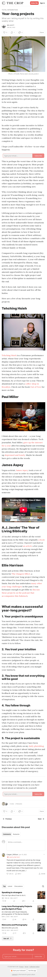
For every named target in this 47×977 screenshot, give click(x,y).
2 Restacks (18, 804)
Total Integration (10, 10)
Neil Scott (10, 25)
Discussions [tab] (18, 886)
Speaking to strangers (12, 892)
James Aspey (22, 470)
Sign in (42, 3)
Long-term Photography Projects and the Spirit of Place (17, 907)
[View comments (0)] (14, 901)
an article (27, 546)
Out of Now (35, 387)
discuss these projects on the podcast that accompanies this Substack (21, 592)
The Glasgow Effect (21, 574)
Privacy (21, 967)
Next (40, 819)
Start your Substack (19, 971)
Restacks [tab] (16, 834)
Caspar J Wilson (12, 854)
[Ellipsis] (44, 854)
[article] (23, 896)
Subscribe (34, 3)
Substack (14, 974)
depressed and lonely (15, 455)
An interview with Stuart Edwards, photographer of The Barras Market (15, 913)
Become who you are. (10, 928)
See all (6, 938)
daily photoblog (36, 746)
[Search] (43, 886)
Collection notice (34, 967)
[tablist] (11, 834)
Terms (26, 967)
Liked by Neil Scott (14, 857)
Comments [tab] (7, 834)
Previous (8, 819)
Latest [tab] (10, 886)
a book (41, 540)
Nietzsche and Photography (14, 925)
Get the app (32, 971)
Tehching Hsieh (9, 355)
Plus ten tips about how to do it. (14, 895)
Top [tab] (4, 886)
